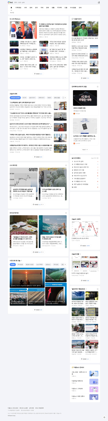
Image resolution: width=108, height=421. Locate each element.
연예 (15, 2)
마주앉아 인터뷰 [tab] (15, 97)
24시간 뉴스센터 (24, 408)
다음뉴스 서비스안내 (13, 408)
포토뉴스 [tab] (48, 264)
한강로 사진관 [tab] (29, 264)
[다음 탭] (65, 97)
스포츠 (19, 2)
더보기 (84, 149)
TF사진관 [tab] (20, 264)
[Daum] (9, 2)
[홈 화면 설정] (104, 417)
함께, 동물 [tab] (57, 97)
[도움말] (66, 165)
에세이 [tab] (49, 97)
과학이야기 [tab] (41, 97)
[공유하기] (98, 2)
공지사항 (31, 408)
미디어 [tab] (24, 97)
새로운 (39, 74)
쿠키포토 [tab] (56, 264)
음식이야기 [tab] (32, 97)
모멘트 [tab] (13, 264)
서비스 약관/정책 (39, 408)
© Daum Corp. (12, 415)
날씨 (23, 2)
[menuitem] (11, 7)
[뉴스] (11, 2)
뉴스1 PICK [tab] (40, 264)
